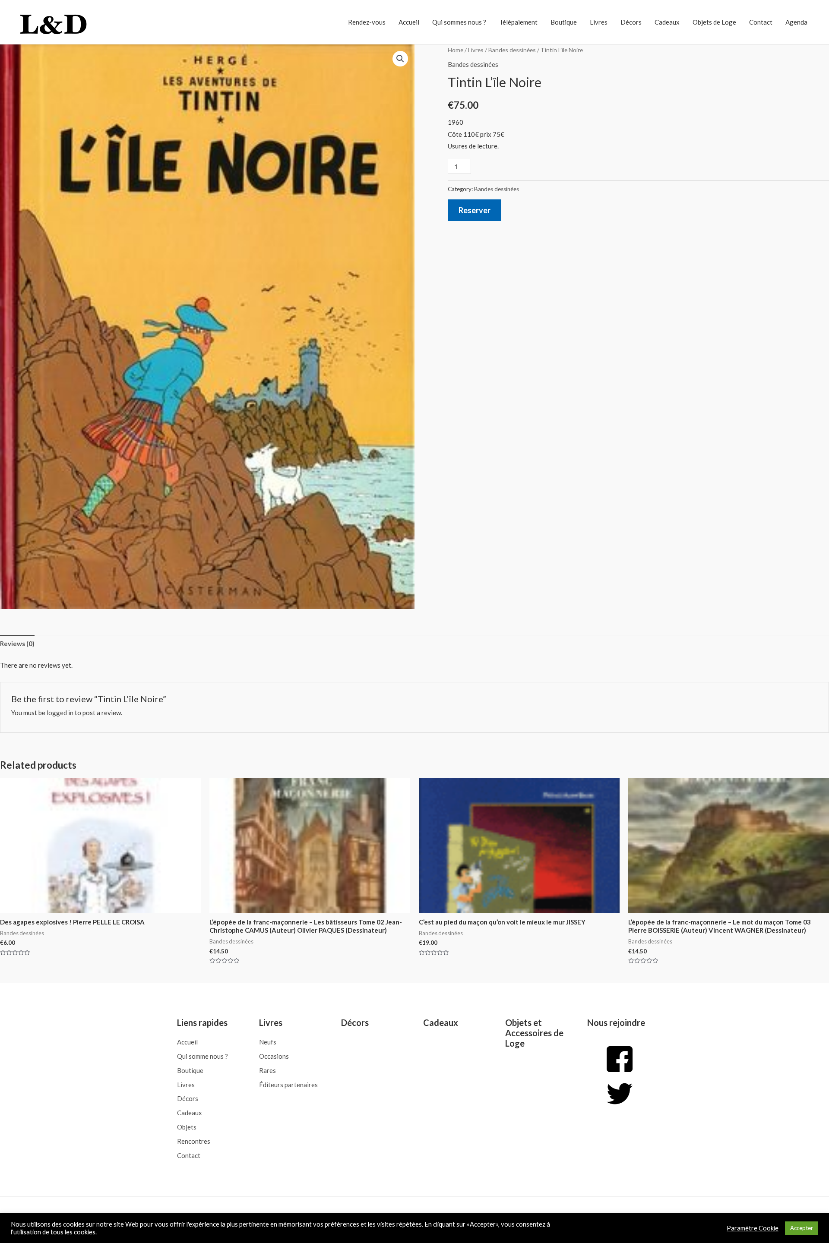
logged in (60, 712)
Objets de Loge (714, 22)
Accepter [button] (801, 1227)
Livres (599, 22)
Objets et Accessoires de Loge (534, 1032)
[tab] (17, 644)
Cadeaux (667, 22)
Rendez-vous (367, 22)
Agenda (796, 22)
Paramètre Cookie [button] (752, 1228)
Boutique (564, 22)
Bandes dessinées (512, 50)
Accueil (409, 22)
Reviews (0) (17, 643)
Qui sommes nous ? (459, 22)
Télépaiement (518, 22)
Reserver (474, 210)
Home (455, 50)
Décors (631, 22)
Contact (760, 22)
